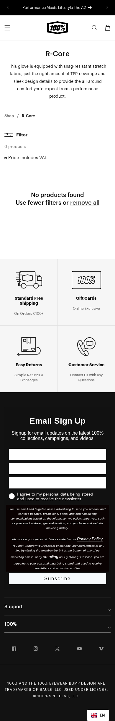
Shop (9, 116)
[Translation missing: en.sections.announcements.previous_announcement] (7, 7)
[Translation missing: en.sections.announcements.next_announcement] (107, 7)
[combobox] (98, 715)
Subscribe (57, 578)
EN (102, 715)
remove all (84, 203)
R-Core (28, 116)
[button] (7, 27)
